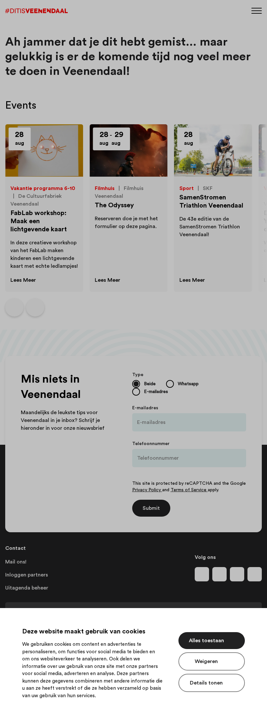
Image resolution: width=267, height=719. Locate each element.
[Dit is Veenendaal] (36, 10)
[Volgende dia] (35, 307)
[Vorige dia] (14, 307)
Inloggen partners (26, 574)
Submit (151, 508)
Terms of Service (189, 490)
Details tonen (206, 682)
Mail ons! (15, 561)
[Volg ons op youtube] (237, 574)
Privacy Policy (147, 490)
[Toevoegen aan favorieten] (70, 136)
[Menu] (256, 10)
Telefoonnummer (151, 443)
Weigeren (206, 661)
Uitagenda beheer (26, 587)
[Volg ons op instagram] (219, 574)
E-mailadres (145, 408)
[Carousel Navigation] (24, 307)
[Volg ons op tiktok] (254, 574)
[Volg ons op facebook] (202, 574)
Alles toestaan (206, 640)
